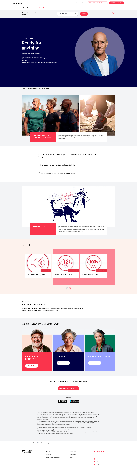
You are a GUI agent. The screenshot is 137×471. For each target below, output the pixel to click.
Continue (84, 13)
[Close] (113, 13)
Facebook (98, 459)
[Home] (17, 3)
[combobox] (66, 14)
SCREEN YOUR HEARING (116, 3)
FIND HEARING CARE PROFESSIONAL (97, 3)
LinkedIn (98, 461)
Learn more (30, 365)
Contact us (48, 454)
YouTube (98, 464)
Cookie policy (73, 454)
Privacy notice (73, 451)
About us (48, 451)
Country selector (100, 451)
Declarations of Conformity (76, 460)
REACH (71, 457)
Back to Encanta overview (67, 388)
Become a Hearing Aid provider (53, 457)
